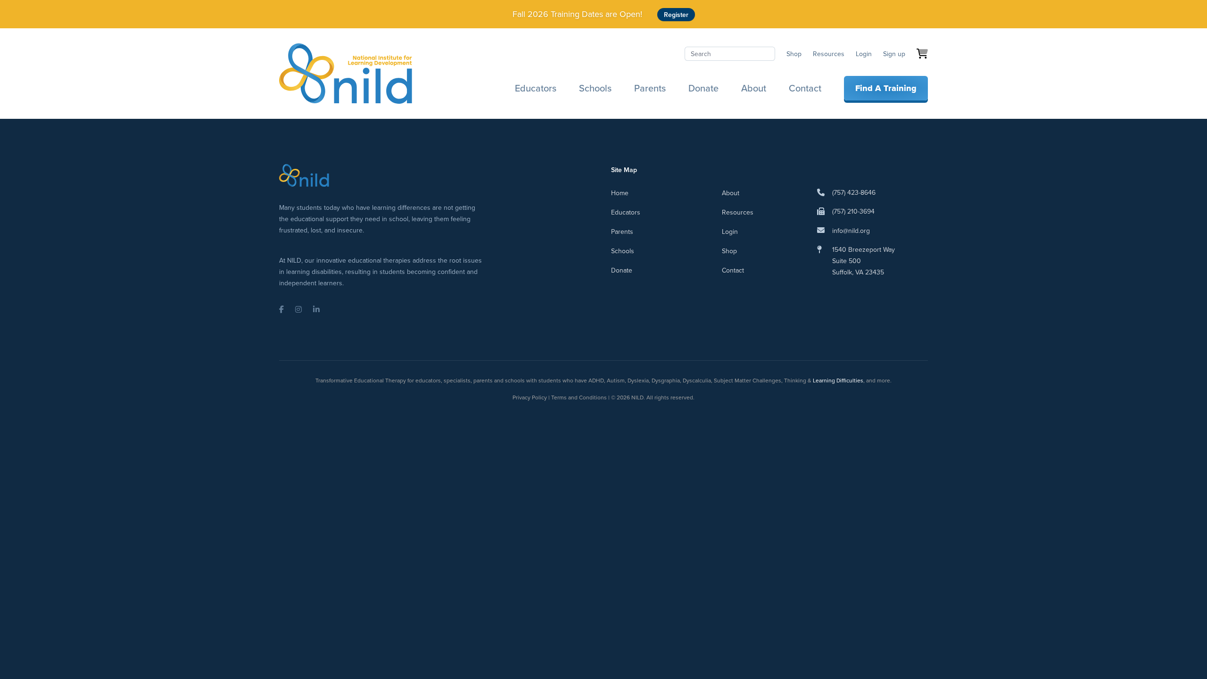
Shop (794, 53)
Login (864, 53)
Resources (828, 53)
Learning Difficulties (838, 380)
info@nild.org (851, 230)
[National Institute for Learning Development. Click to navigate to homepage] (345, 73)
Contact (805, 88)
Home (619, 193)
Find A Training (886, 88)
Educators (535, 88)
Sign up (894, 53)
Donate (703, 88)
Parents (650, 88)
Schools (595, 88)
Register (676, 14)
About (753, 88)
